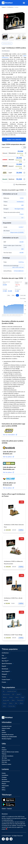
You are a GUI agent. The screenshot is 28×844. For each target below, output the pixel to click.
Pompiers (5, 703)
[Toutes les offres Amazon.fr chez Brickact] (5, 166)
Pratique (4, 777)
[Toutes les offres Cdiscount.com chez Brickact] (5, 153)
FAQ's (3, 730)
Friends (4, 682)
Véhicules (5, 697)
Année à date (23, 295)
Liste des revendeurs (7, 756)
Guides (4, 773)
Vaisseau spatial (6, 700)
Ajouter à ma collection (14, 139)
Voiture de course (6, 694)
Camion (4, 706)
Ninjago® (4, 674)
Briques (4, 783)
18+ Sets (4, 758)
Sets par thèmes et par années (10, 752)
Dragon (22, 697)
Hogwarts (19, 694)
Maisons (10, 703)
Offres (3, 748)
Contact (4, 732)
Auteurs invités (6, 728)
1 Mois (8, 295)
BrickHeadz (5, 669)
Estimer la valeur (6, 764)
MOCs (3, 788)
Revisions (4, 779)
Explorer (4, 750)
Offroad (21, 703)
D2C (4, 691)
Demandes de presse (8, 734)
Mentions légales (6, 739)
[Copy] (25, 190)
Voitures (17, 697)
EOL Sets (4, 762)
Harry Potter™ (6, 671)
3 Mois (13, 295)
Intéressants (5, 785)
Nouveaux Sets (6, 760)
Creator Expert (6, 679)
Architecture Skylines (7, 43)
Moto (16, 703)
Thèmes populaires (10, 649)
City (3, 655)
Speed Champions (7, 663)
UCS (13, 694)
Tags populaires (8, 687)
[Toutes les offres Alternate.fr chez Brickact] (5, 160)
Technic (4, 677)
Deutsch (9, 808)
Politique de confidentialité (9, 736)
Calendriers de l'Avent (11, 691)
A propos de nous (6, 726)
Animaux (11, 697)
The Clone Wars (11, 706)
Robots (13, 700)
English (4, 808)
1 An (17, 295)
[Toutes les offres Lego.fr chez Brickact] (5, 173)
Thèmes (4, 754)
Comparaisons (6, 781)
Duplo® (4, 666)
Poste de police (20, 700)
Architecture (20, 202)
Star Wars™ (5, 661)
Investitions (5, 775)
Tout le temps (23, 298)
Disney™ (4, 658)
